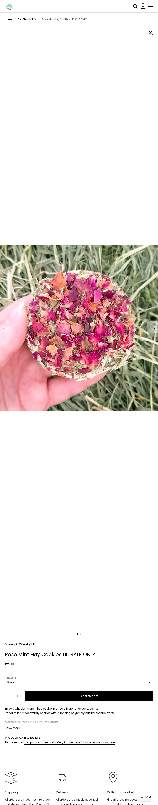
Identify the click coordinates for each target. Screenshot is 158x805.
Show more (12, 728)
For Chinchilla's (27, 19)
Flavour (12, 677)
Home (9, 19)
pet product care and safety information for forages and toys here (69, 742)
